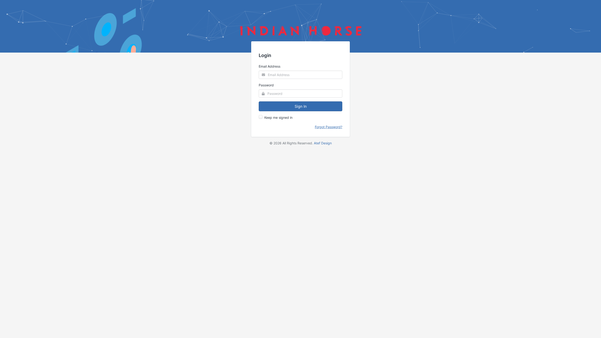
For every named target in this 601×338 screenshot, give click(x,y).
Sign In (301, 106)
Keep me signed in (278, 117)
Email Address (269, 66)
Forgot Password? (328, 127)
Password (266, 85)
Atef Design (323, 143)
